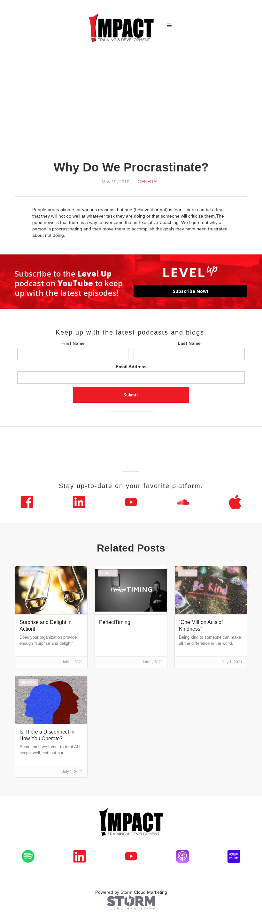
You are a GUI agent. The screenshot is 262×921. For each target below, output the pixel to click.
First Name (73, 343)
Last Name (189, 343)
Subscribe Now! (190, 291)
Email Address (131, 366)
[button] (169, 25)
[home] (121, 26)
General (148, 181)
